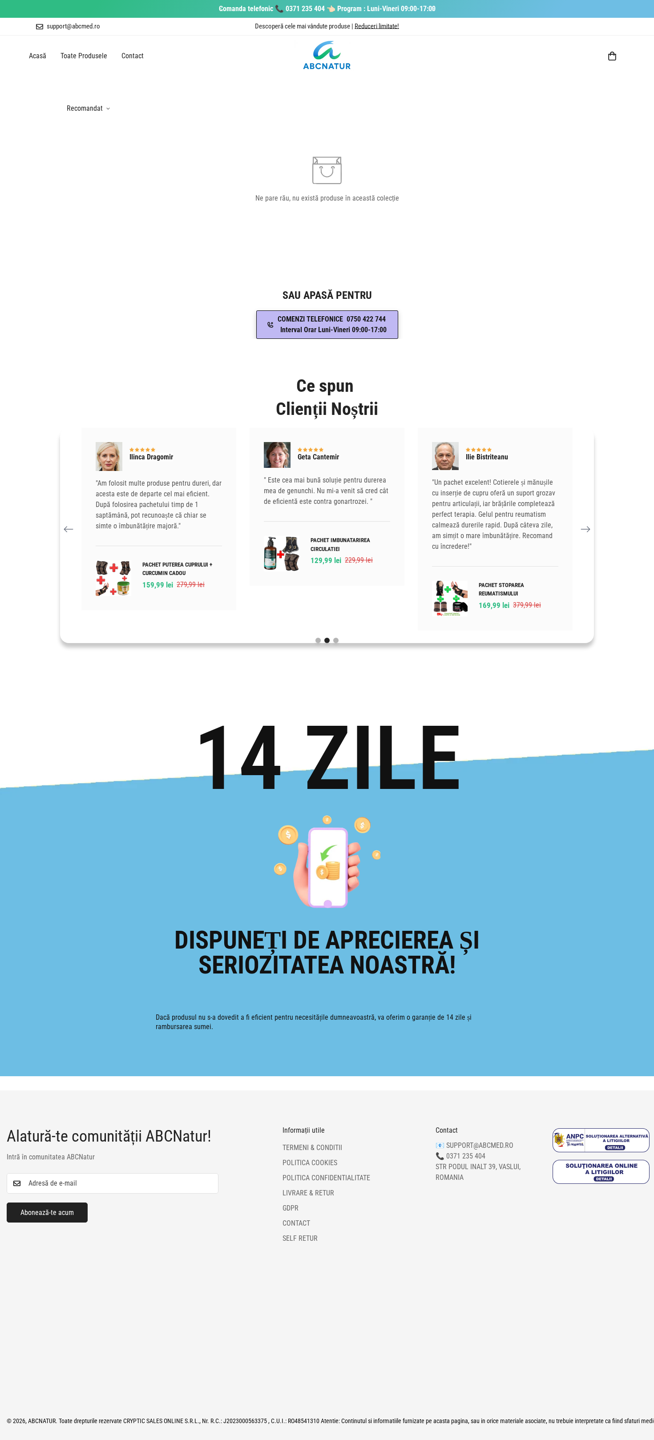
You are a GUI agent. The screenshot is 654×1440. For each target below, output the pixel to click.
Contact (132, 56)
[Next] (433, 9)
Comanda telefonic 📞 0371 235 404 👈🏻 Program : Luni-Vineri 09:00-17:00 (327, 8)
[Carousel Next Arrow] (585, 529)
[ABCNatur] (327, 56)
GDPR (291, 1208)
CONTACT (296, 1223)
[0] (612, 56)
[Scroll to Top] (636, 1391)
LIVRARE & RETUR (308, 1193)
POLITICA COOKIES (310, 1163)
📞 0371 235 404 (460, 1156)
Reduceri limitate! (377, 26)
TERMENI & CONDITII (312, 1148)
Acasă (37, 56)
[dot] (318, 640)
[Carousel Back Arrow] (68, 529)
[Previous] (221, 9)
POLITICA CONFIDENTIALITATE (326, 1178)
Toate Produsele (84, 56)
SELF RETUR (300, 1239)
